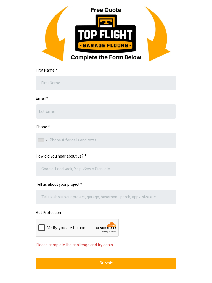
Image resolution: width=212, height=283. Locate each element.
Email (42, 98)
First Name (46, 70)
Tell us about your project (59, 184)
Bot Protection (48, 212)
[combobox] (42, 140)
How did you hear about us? (61, 156)
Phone (43, 127)
